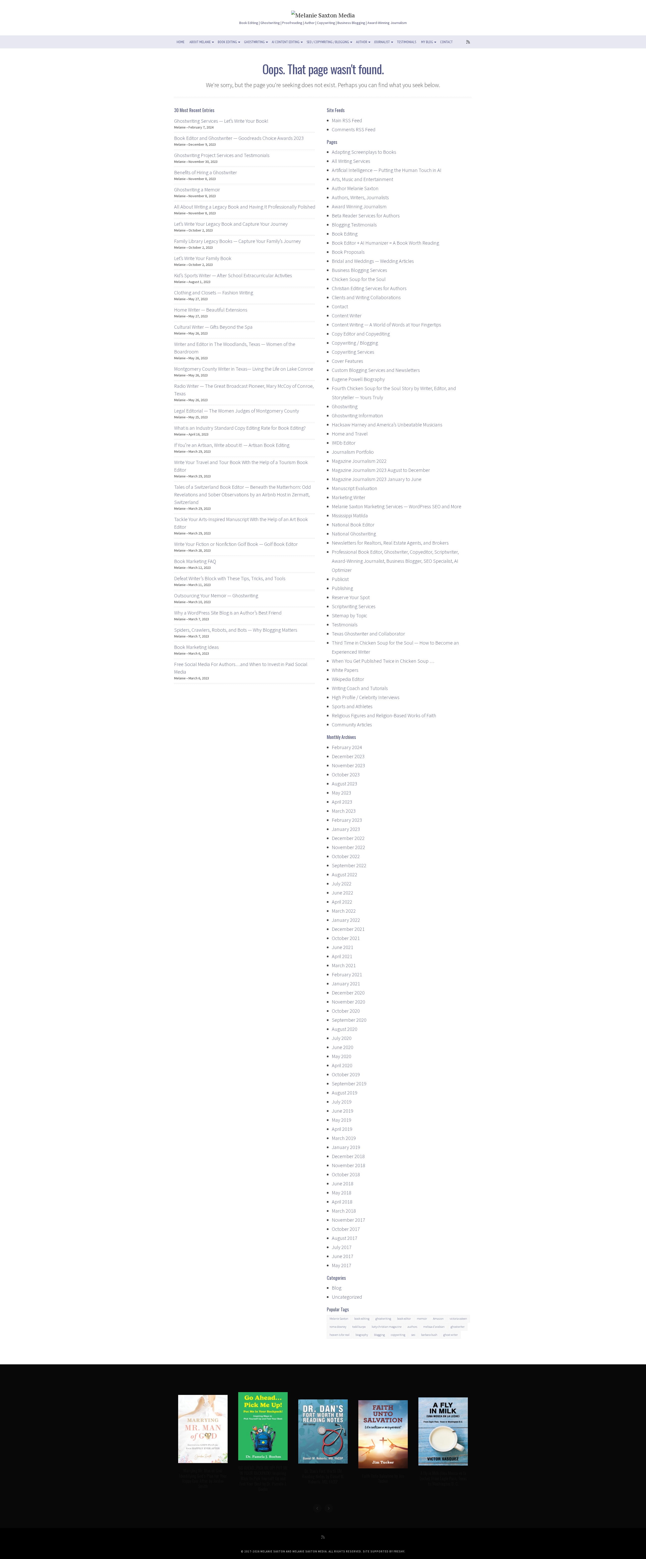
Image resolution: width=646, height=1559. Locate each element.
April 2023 (342, 802)
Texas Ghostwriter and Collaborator (368, 633)
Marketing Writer (348, 497)
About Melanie (200, 42)
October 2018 (346, 1174)
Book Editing (227, 42)
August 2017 (344, 1238)
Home (180, 42)
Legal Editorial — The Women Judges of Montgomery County (236, 410)
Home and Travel (350, 433)
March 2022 (344, 911)
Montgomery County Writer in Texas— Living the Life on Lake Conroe (243, 369)
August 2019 (344, 1092)
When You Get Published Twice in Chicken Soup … (383, 661)
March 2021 (344, 965)
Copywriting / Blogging (355, 343)
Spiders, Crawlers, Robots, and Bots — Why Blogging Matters (235, 630)
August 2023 (344, 783)
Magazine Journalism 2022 (359, 461)
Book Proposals (348, 252)
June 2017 (342, 1256)
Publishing (342, 588)
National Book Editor (353, 524)
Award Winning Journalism (359, 206)
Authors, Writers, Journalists (360, 197)
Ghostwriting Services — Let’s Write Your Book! (221, 121)
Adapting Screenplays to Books (364, 152)
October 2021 (346, 938)
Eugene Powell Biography (358, 379)
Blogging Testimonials (354, 224)
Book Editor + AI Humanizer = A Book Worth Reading (385, 243)
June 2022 (342, 892)
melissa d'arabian (434, 1326)
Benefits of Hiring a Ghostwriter (205, 172)
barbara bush (429, 1335)
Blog (336, 1288)
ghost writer (450, 1335)
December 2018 (348, 1156)
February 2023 (347, 820)
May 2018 (341, 1192)
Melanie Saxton (339, 1318)
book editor (404, 1318)
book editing (361, 1318)
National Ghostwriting (354, 533)
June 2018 (342, 1183)
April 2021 (342, 956)
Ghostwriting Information (357, 415)
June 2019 (342, 1111)
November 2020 (348, 1002)
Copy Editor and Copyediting (361, 333)
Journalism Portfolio (353, 452)
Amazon (438, 1318)
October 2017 (346, 1229)
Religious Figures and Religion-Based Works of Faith (384, 715)
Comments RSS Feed (353, 129)
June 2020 (342, 1047)
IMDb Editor (344, 443)
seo (413, 1335)
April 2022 (342, 902)
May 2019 (341, 1120)
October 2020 (346, 1011)
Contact (446, 42)
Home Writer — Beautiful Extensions (210, 309)
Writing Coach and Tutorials (360, 688)
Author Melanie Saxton (355, 188)
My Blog (427, 42)
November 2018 (348, 1165)
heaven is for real (339, 1335)
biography (362, 1335)
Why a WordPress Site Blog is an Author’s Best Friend (228, 612)
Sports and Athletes (352, 706)
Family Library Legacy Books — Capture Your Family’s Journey (237, 241)
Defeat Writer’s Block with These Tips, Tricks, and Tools (229, 578)
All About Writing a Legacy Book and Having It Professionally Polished (244, 206)
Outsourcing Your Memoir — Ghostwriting (216, 595)
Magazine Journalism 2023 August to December (381, 470)
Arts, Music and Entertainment (362, 179)
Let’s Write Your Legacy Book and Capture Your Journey (231, 224)
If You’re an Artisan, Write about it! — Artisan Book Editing (231, 445)
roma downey (338, 1326)
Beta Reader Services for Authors (366, 215)
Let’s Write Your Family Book (202, 258)
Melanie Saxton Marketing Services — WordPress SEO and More (396, 506)
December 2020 (348, 992)
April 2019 (342, 1129)
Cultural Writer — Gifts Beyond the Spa (213, 327)
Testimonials (406, 42)
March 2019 (344, 1138)
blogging (379, 1335)
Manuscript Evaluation (354, 488)
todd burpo (359, 1326)
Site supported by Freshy (383, 1551)
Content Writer (347, 315)
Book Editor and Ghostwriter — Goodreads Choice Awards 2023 (239, 138)
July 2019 (342, 1101)
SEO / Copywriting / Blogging (328, 42)
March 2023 (344, 811)
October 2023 (346, 774)
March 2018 (344, 1211)
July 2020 (342, 1038)
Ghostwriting (254, 42)
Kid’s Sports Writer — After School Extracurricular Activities (233, 275)
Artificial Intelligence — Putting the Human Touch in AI (386, 170)
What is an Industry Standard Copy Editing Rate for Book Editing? (240, 428)
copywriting (398, 1335)
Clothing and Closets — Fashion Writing (213, 292)
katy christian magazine (386, 1326)
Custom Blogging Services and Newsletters (376, 370)
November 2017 (348, 1220)
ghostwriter (458, 1326)
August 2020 (344, 1029)
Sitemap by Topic (349, 615)
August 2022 (344, 874)
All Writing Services (351, 161)
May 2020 (341, 1056)
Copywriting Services (353, 352)
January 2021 (346, 983)
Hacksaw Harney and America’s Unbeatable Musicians (387, 424)
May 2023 (341, 792)
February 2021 (347, 974)
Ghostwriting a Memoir (197, 189)
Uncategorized (347, 1297)
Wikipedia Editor (348, 679)
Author (361, 42)
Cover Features (347, 361)
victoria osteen (458, 1318)
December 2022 (348, 838)
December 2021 (348, 929)
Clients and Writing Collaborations (366, 297)
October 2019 (346, 1074)
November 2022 (348, 847)
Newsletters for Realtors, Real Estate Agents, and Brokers (390, 543)
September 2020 (349, 1020)
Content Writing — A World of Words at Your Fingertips (386, 324)
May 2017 (341, 1265)
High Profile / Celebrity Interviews (365, 697)
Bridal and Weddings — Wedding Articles (373, 261)
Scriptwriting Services (353, 606)
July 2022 (342, 883)
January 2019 (346, 1147)
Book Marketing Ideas (196, 647)
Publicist (340, 579)
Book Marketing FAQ (195, 561)
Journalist (382, 42)
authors (412, 1326)
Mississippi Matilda (350, 515)
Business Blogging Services (359, 270)
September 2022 (349, 865)
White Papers (345, 670)
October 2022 (346, 856)
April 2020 (342, 1065)
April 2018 (342, 1201)
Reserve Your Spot (351, 597)
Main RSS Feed (347, 120)
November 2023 (348, 765)
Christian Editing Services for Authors (369, 288)
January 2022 (346, 920)
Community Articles (352, 724)
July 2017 (342, 1247)
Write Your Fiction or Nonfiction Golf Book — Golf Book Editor (236, 544)
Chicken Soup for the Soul (359, 279)
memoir (422, 1318)
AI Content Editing (286, 42)
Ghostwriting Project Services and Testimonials (222, 155)
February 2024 (347, 747)
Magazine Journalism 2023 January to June (376, 479)
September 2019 (349, 1083)
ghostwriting (383, 1318)
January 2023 (346, 829)
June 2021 (342, 947)
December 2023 (348, 756)
